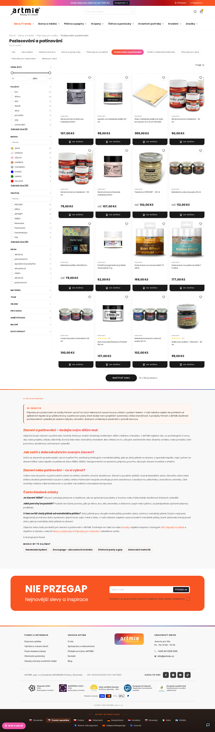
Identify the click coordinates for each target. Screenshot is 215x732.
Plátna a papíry (74, 23)
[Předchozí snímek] (62, 94)
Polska (79, 720)
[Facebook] (166, 675)
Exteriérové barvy (47, 52)
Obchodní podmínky (34, 656)
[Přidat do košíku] (76, 141)
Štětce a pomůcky (119, 23)
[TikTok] (188, 675)
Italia (166, 720)
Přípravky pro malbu (47, 35)
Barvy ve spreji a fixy (71, 52)
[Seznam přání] (195, 12)
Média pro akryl (49, 58)
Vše (13, 52)
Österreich (96, 720)
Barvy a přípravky (63, 531)
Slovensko (36, 720)
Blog (70, 661)
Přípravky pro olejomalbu (24, 58)
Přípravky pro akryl (190, 52)
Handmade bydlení (36, 549)
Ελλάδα (180, 720)
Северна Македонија (113, 725)
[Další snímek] (90, 94)
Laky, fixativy (27, 52)
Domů (12, 35)
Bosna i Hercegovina (86, 725)
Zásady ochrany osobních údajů (40, 661)
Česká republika (58, 720)
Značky (190, 23)
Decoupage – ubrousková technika (72, 549)
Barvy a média (47, 23)
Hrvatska (134, 720)
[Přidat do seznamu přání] (89, 77)
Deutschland (115, 720)
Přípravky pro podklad (97, 52)
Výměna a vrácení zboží (36, 646)
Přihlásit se (181, 589)
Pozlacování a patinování (127, 52)
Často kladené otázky (35, 651)
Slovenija (151, 720)
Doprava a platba (32, 641)
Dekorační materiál (139, 549)
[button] (199, 65)
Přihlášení (181, 3)
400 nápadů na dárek (172, 527)
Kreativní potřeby (149, 23)
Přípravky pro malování (87, 531)
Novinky (125, 527)
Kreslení (173, 23)
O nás (70, 641)
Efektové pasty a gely (110, 549)
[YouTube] (180, 675)
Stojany (96, 23)
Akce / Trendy (22, 23)
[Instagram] (173, 675)
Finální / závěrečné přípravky (161, 52)
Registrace (197, 3)
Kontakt (71, 656)
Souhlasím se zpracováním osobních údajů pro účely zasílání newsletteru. (147, 598)
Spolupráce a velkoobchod (81, 646)
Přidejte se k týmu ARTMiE (81, 651)
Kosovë (135, 725)
